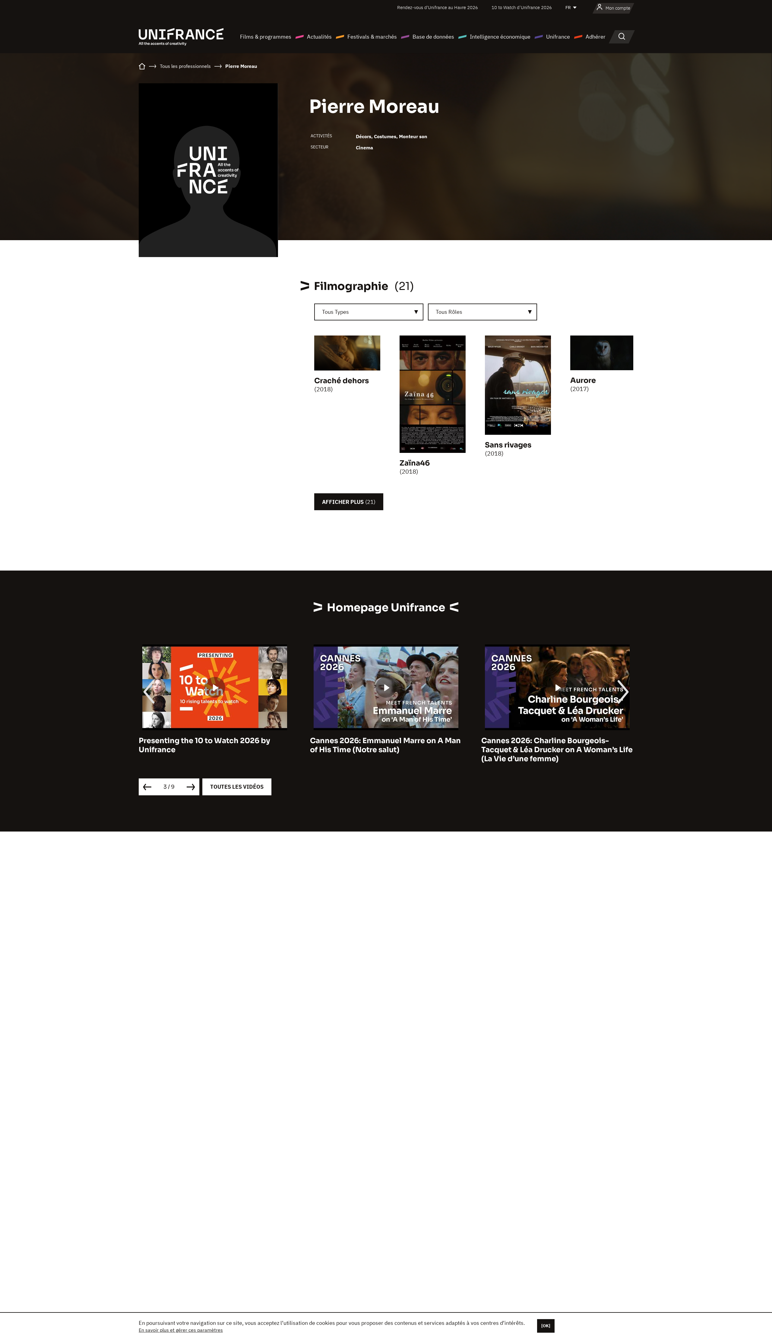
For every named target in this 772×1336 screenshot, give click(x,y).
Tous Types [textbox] (335, 311)
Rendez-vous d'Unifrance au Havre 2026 (437, 7)
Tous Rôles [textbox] (449, 311)
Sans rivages (508, 445)
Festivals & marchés (372, 36)
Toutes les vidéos (237, 786)
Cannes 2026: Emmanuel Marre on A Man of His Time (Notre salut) (214, 745)
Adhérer (596, 36)
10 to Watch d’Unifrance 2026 (522, 7)
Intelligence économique (500, 36)
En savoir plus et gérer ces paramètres (181, 1330)
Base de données (433, 36)
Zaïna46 (415, 463)
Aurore (583, 380)
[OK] (545, 1325)
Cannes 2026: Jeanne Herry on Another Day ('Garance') (554, 745)
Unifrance (558, 36)
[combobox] (368, 312)
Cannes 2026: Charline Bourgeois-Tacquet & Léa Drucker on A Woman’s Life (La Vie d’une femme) (385, 749)
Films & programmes (265, 36)
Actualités (319, 36)
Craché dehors (341, 380)
